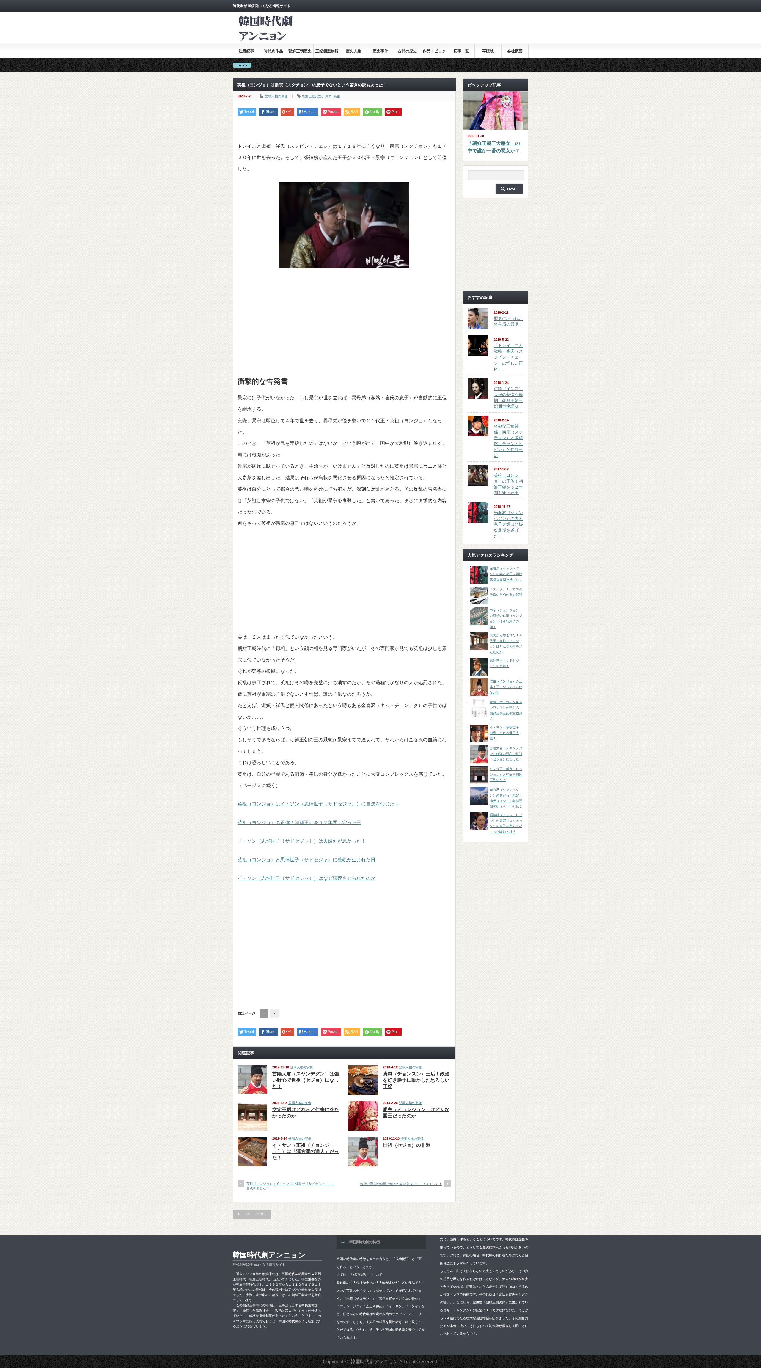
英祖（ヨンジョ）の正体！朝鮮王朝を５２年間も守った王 (299, 822)
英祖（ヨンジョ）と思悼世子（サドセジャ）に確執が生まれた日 (306, 859)
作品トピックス (434, 53)
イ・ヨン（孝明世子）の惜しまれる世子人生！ (506, 732)
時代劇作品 (273, 51)
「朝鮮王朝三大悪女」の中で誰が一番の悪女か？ (494, 147)
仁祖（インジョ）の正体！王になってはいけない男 (506, 686)
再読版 (488, 51)
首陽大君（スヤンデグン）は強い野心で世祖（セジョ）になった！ (305, 1080)
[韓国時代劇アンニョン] (264, 41)
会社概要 (515, 51)
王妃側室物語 (327, 51)
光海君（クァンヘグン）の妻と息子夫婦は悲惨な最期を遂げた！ (508, 524)
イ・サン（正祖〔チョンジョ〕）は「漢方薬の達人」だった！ (305, 1151)
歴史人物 (353, 51)
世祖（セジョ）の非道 (406, 1145)
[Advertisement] (420, 32)
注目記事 (246, 51)
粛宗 (328, 96)
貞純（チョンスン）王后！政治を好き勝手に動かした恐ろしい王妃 (416, 1080)
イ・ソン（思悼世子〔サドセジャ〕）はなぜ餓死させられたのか (306, 878)
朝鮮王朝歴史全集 (300, 53)
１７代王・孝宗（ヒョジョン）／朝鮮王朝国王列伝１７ (506, 774)
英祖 (337, 96)
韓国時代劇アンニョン (269, 1255)
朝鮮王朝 (308, 96)
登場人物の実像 (276, 96)
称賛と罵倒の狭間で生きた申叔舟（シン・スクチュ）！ (401, 1184)
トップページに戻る (252, 1214)
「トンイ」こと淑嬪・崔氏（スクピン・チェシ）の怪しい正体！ (508, 357)
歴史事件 (380, 51)
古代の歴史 (407, 51)
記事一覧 (461, 51)
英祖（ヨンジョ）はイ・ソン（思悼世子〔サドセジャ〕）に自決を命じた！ (318, 803)
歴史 (320, 96)
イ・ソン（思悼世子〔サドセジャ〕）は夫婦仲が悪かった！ (302, 841)
